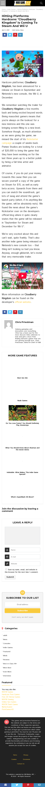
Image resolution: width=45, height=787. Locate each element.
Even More (7, 672)
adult (5, 635)
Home (4, 9)
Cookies (14, 759)
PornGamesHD (8, 709)
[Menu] (3, 3)
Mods (5, 655)
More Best (7, 668)
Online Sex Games (9, 702)
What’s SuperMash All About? (22, 497)
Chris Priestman (24, 322)
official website (23, 302)
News (22, 30)
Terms (15, 755)
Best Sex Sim (22, 378)
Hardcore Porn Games (11, 694)
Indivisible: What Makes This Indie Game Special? (22, 473)
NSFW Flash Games (10, 704)
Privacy (26, 755)
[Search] (41, 3)
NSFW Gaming (8, 699)
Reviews (6, 659)
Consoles (6, 643)
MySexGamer (7, 707)
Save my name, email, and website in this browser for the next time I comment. (21, 570)
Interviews (7, 676)
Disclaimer (26, 759)
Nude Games (22, 401)
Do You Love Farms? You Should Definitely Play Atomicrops (22, 424)
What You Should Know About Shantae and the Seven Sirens (22, 449)
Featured (6, 651)
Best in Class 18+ (10, 664)
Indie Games (11, 9)
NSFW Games (7, 692)
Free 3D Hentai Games (11, 697)
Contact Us (20, 764)
